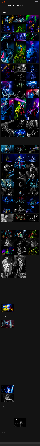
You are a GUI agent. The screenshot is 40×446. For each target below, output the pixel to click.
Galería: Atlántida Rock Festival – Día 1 (33, 437)
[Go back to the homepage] (4, 2)
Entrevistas (23, 444)
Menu (36, 1)
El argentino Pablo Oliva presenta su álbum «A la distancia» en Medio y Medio (11, 437)
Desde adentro (30, 444)
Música (33, 444)
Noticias (21, 444)
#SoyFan (27, 444)
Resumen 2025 (36, 444)
